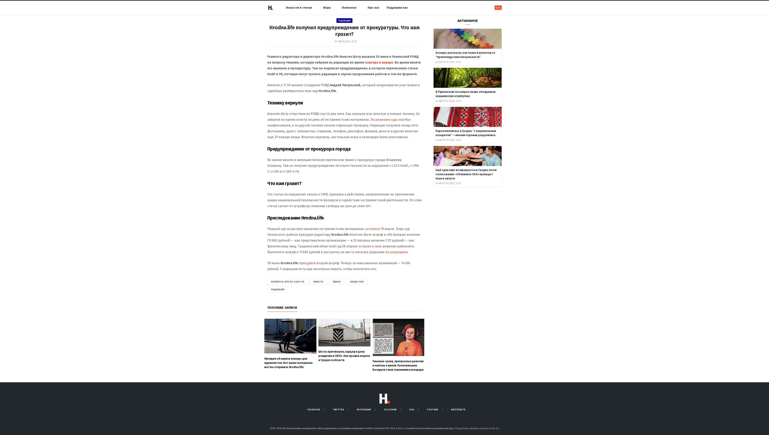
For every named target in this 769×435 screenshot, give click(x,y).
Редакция (344, 20)
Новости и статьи (299, 7)
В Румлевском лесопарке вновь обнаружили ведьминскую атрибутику (465, 94)
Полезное (349, 7)
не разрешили (396, 252)
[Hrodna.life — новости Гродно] (270, 7)
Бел (498, 7)
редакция (278, 289)
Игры (327, 7)
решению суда (386, 119)
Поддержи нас (397, 7)
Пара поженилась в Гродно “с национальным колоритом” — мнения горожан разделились (466, 133)
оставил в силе (370, 246)
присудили (307, 263)
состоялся (372, 229)
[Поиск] (486, 7)
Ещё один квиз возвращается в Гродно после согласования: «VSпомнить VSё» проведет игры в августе (466, 174)
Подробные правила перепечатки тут (477, 428)
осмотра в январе (379, 62)
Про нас (373, 7)
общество (357, 281)
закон (337, 281)
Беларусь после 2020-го (287, 281)
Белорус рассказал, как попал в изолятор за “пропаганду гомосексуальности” (465, 55)
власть (318, 281)
